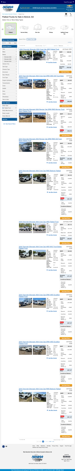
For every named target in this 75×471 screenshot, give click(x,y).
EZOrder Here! (60, 470)
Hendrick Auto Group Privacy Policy (40, 447)
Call (71, 15)
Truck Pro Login (68, 445)
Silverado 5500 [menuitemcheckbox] (7, 61)
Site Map (49, 445)
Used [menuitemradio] (15, 43)
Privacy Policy (55, 445)
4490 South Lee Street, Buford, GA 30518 (45, 8)
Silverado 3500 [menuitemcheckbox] (7, 59)
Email (66, 15)
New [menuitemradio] (9, 43)
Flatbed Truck (30, 39)
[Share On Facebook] (3, 446)
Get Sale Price (65, 72)
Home (34, 445)
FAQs (38, 445)
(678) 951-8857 (26, 8)
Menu (4, 2)
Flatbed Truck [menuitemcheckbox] (7, 108)
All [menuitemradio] (4, 43)
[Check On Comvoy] (6, 446)
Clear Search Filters (10, 124)
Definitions (43, 445)
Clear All (69, 42)
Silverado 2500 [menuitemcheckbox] (7, 57)
